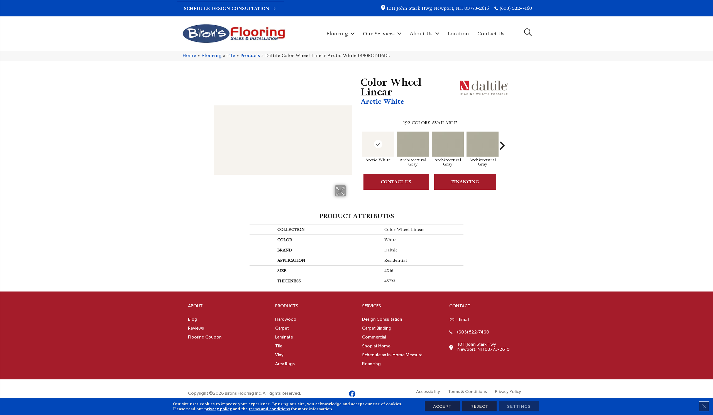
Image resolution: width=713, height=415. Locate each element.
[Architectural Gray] (412, 144)
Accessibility (428, 391)
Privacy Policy (508, 391)
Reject (479, 406)
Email (464, 319)
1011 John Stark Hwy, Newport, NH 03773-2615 (438, 8)
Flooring (211, 55)
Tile (231, 55)
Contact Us (396, 182)
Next (502, 137)
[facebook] (352, 395)
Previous (358, 137)
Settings (519, 406)
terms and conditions (269, 408)
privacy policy (218, 408)
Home (189, 55)
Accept (442, 406)
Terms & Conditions (467, 391)
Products (250, 55)
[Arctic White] (378, 144)
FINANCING (465, 182)
